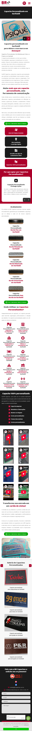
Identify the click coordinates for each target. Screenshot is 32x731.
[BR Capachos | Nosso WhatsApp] (28, 718)
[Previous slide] (25, 39)
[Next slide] (28, 39)
